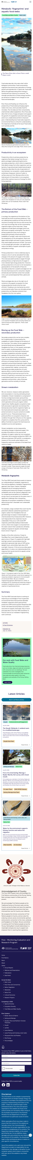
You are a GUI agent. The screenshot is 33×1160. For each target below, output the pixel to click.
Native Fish (8, 992)
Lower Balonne (9, 1030)
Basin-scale (8, 982)
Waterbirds (7, 990)
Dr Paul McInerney (8, 625)
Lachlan (7, 1027)
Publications (8, 973)
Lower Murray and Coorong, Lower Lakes (16, 1033)
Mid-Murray (8, 1038)
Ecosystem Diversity (10, 1006)
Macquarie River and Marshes (13, 1035)
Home (3, 955)
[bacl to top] (30, 1135)
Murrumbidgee (9, 1040)
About (3, 963)
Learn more (7, 682)
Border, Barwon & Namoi (11, 1015)
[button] (30, 2)
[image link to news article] (16, 712)
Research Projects (9, 997)
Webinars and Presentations (12, 970)
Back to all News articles (16, 699)
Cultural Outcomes (10, 995)
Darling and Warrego (10, 1018)
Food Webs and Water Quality (13, 1009)
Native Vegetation (10, 987)
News (3, 960)
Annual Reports (9, 967)
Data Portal (8, 975)
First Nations (5, 958)
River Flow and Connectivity (12, 984)
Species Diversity (9, 1004)
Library (3, 965)
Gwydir (7, 1025)
